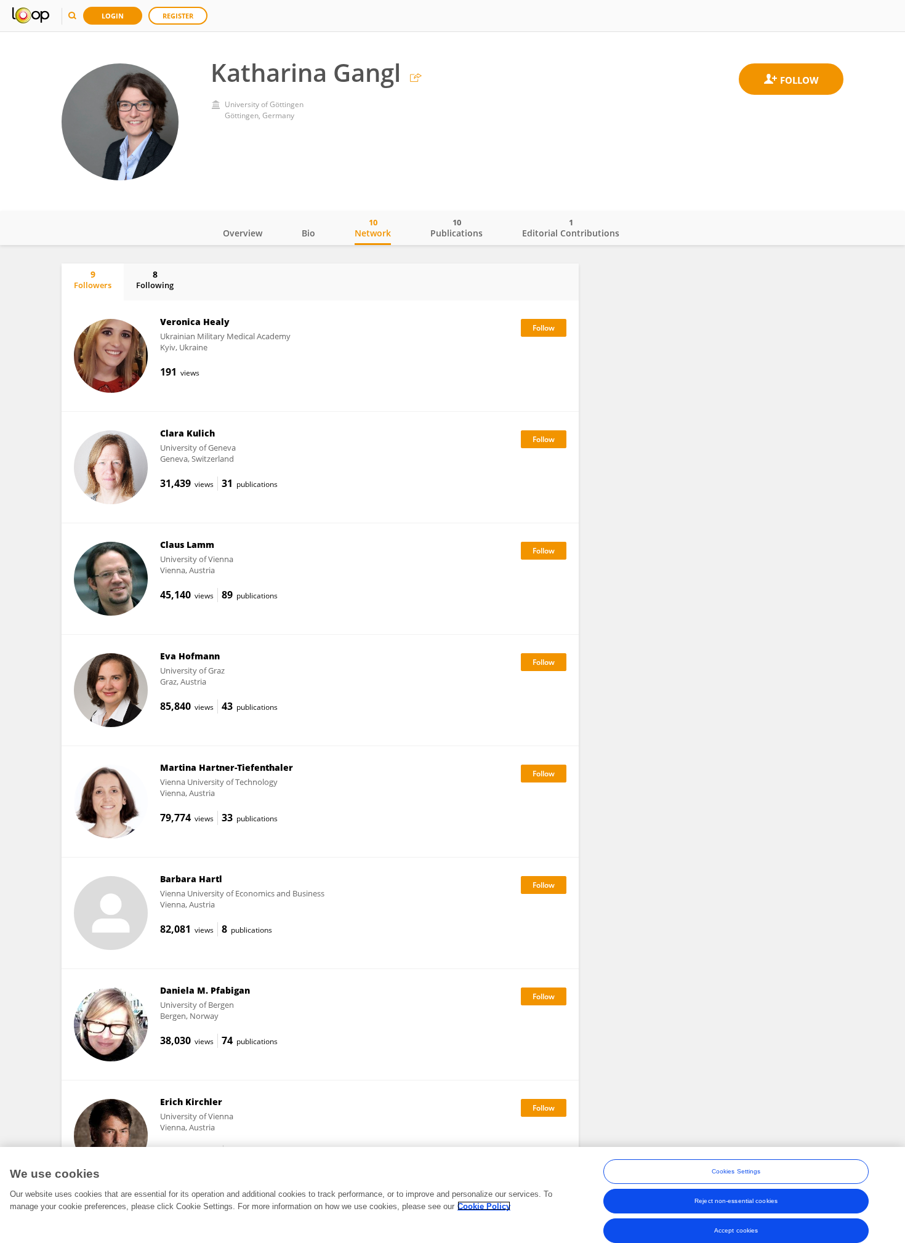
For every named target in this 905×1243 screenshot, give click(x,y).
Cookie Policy (483, 1205)
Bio (308, 233)
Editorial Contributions (570, 228)
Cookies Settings (736, 1171)
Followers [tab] (92, 279)
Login (113, 15)
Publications (456, 228)
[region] (452, 1195)
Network (373, 228)
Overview (242, 233)
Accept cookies (736, 1230)
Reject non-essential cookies (736, 1200)
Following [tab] (155, 279)
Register (178, 15)
